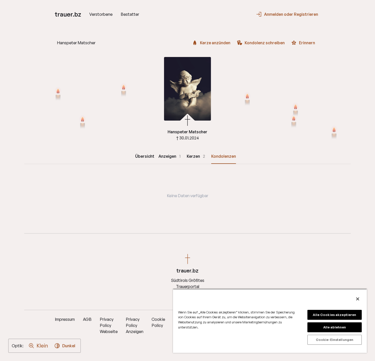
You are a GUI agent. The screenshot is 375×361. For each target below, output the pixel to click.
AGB (87, 319)
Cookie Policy (158, 322)
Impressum (65, 319)
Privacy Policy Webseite (109, 325)
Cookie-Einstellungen (335, 340)
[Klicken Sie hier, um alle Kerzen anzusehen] (82, 122)
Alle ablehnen (334, 327)
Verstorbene (100, 14)
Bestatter (130, 14)
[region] (270, 321)
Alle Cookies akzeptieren (334, 315)
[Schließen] (357, 299)
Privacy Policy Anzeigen (134, 325)
